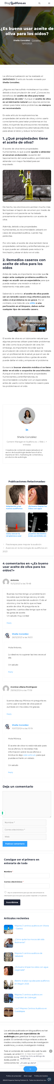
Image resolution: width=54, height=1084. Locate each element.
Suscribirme (12, 902)
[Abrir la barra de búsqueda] (39, 3)
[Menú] (49, 3)
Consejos (36, 40)
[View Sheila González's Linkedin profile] (27, 429)
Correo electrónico (13, 882)
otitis (32, 303)
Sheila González (20, 634)
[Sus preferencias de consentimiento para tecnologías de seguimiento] (2, 813)
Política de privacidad (13, 1076)
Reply (9, 623)
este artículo (29, 755)
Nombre (8, 872)
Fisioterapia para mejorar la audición (23, 544)
